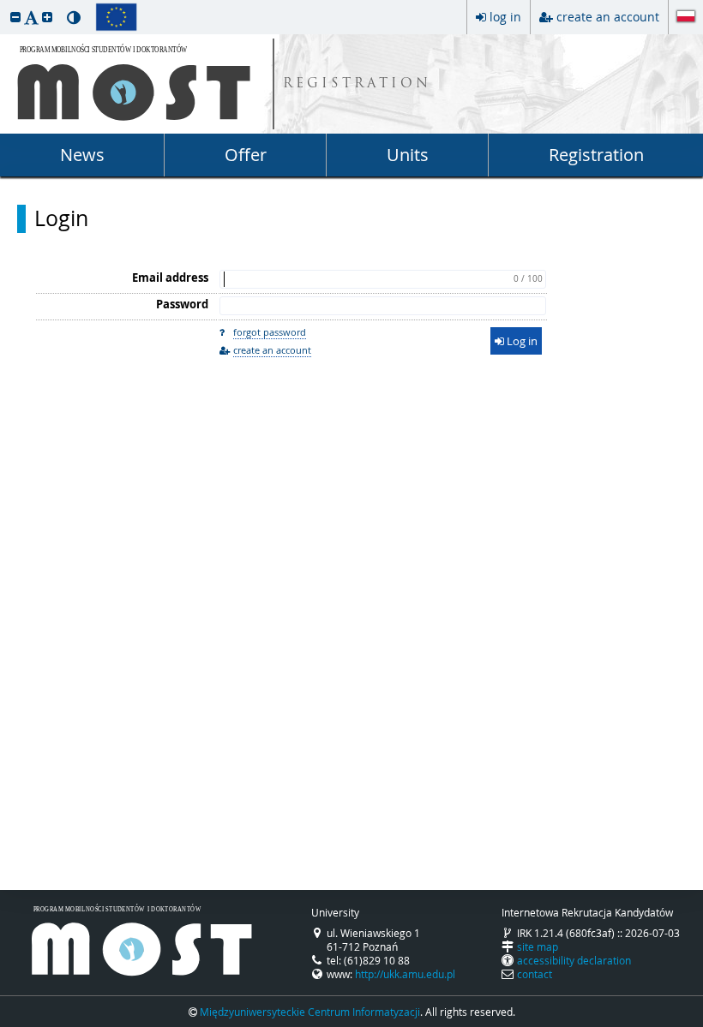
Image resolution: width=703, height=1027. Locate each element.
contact (534, 974)
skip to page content (4, 4)
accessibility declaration (574, 960)
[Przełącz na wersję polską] (685, 18)
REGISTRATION (357, 84)
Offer (246, 154)
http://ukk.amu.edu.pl (405, 974)
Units (408, 154)
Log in (521, 341)
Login (61, 218)
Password (182, 304)
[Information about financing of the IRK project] (116, 17)
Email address (170, 277)
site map (537, 946)
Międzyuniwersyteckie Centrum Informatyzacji (310, 1011)
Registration (596, 154)
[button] (15, 17)
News (82, 154)
